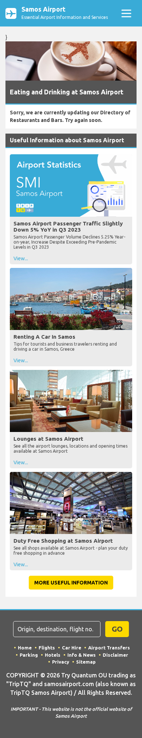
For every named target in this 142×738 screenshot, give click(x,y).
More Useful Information (71, 583)
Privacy (60, 661)
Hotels (52, 654)
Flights (47, 647)
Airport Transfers (109, 647)
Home (25, 647)
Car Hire (71, 647)
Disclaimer (115, 654)
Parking (29, 654)
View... (20, 258)
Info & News (81, 654)
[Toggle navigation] (126, 13)
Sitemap (86, 661)
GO (117, 629)
